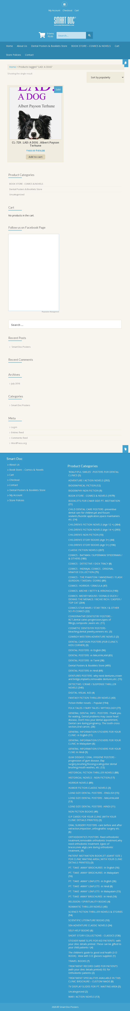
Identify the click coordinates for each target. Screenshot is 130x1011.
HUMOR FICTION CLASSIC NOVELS (87, 787)
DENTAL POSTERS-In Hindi (83, 670)
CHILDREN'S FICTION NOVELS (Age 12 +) (91, 524)
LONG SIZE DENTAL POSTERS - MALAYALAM (93, 798)
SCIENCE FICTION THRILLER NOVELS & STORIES (95, 911)
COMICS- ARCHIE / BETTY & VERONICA (90, 590)
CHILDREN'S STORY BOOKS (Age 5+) (88, 545)
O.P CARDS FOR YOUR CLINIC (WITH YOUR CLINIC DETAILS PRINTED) (92, 818)
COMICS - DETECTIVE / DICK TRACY (88, 563)
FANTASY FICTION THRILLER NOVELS (89, 697)
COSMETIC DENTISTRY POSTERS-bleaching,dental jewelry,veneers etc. (88, 630)
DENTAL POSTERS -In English (84, 650)
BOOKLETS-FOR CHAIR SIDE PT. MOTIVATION (94, 500)
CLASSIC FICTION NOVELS (83, 550)
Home (9, 46)
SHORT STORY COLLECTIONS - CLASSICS (91, 935)
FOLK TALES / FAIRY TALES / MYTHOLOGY (92, 708)
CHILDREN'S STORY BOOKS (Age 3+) (88, 539)
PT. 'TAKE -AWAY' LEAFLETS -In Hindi (88, 886)
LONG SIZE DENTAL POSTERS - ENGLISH (91, 792)
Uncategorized (16, 194)
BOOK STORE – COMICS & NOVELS (91, 46)
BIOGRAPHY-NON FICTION (83, 490)
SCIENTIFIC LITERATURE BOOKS (86, 920)
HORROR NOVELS (78, 782)
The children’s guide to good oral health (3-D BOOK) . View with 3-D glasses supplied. (92, 954)
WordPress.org (19, 443)
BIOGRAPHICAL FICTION (82, 485)
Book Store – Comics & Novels (26, 469)
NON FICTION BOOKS (80, 811)
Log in (14, 427)
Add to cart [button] (35, 156)
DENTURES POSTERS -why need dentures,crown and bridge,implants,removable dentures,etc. (95, 677)
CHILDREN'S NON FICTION (83, 534)
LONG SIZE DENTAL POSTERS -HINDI (89, 806)
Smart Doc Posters (21, 346)
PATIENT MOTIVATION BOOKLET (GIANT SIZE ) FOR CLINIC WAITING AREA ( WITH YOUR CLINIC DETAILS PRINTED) (95, 859)
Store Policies (13, 54)
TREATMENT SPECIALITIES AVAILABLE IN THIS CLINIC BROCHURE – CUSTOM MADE (94, 979)
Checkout (67, 10)
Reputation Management (50, 312)
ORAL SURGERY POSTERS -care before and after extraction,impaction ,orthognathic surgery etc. (95, 827)
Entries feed (17, 432)
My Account (54, 10)
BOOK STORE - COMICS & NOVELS (26, 183)
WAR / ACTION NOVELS (81, 996)
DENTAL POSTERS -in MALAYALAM (88, 655)
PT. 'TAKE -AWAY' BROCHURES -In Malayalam (93, 872)
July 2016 (15, 383)
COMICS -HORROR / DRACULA (85, 585)
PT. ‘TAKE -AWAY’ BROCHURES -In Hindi (90, 896)
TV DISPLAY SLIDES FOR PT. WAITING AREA (92, 986)
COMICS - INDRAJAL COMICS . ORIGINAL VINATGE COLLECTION (91, 570)
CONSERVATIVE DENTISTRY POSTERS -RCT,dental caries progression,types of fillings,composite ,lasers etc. (90, 620)
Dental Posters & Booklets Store (49, 46)
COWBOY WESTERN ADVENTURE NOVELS (91, 636)
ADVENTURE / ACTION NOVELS (85, 480)
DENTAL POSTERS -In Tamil (83, 660)
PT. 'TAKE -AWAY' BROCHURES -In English (91, 867)
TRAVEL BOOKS (77, 961)
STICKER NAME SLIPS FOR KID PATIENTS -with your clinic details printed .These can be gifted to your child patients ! (94, 944)
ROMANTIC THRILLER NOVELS (85, 906)
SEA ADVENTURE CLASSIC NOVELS (87, 925)
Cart (77, 10)
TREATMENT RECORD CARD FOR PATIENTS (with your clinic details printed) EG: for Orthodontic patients (93, 969)
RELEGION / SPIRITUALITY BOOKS (87, 901)
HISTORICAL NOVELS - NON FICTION (89, 777)
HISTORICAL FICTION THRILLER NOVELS (91, 772)
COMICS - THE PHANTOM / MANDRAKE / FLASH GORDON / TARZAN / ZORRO (95, 579)
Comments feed (19, 437)
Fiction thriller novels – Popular (85, 702)
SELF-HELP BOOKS (79, 930)
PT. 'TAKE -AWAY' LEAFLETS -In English (89, 881)
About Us (22, 46)
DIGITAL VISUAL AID (79, 692)
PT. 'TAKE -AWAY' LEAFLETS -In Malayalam (92, 891)
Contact (29, 54)
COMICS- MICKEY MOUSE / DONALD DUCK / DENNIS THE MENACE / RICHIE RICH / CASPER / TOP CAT (94, 599)
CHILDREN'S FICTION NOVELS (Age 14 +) (91, 529)
